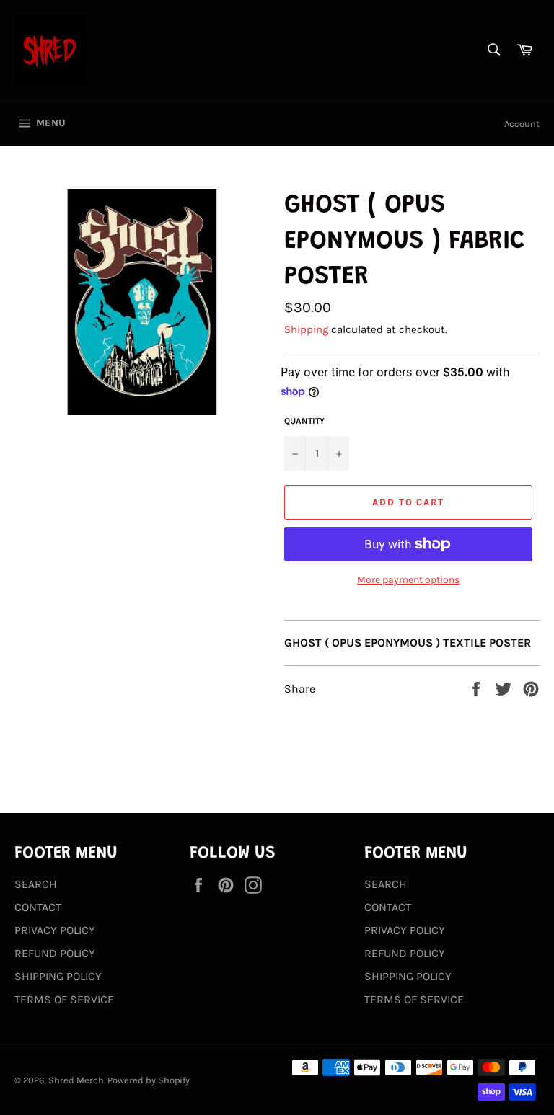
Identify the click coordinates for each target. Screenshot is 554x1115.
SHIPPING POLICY (58, 976)
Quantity (304, 421)
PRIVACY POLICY (54, 930)
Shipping (306, 329)
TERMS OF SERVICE (64, 999)
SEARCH (35, 884)
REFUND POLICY (54, 953)
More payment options (408, 580)
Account (522, 123)
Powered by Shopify (148, 1080)
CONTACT (37, 907)
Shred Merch (76, 1080)
